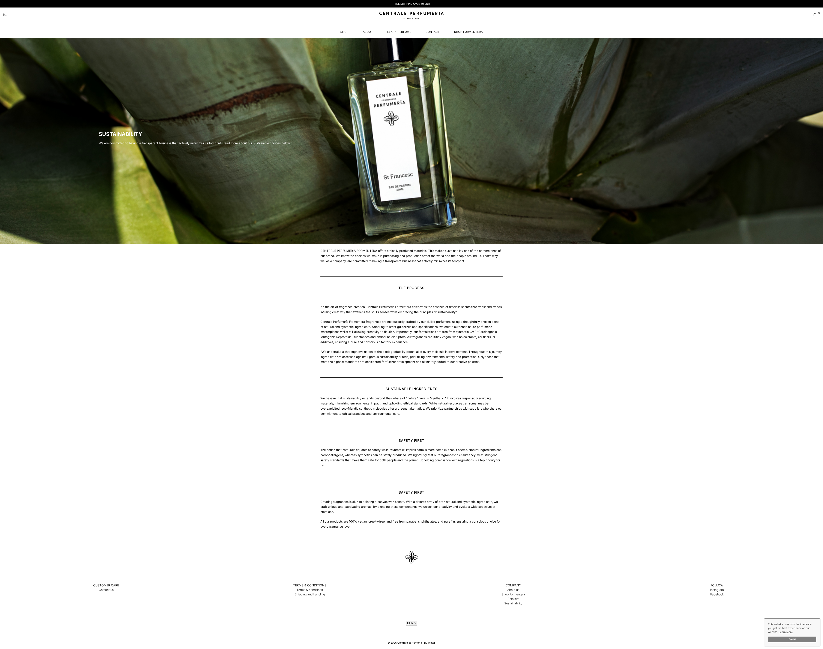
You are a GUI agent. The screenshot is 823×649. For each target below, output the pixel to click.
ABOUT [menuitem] (368, 31)
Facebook (717, 594)
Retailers (513, 599)
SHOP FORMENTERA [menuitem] (468, 31)
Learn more (786, 632)
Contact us (106, 590)
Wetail (432, 642)
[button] (5, 14)
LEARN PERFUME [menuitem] (399, 31)
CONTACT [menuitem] (433, 31)
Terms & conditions (310, 590)
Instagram (717, 590)
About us (513, 590)
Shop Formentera (513, 594)
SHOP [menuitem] (344, 31)
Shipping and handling (310, 594)
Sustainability (513, 603)
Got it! (792, 639)
